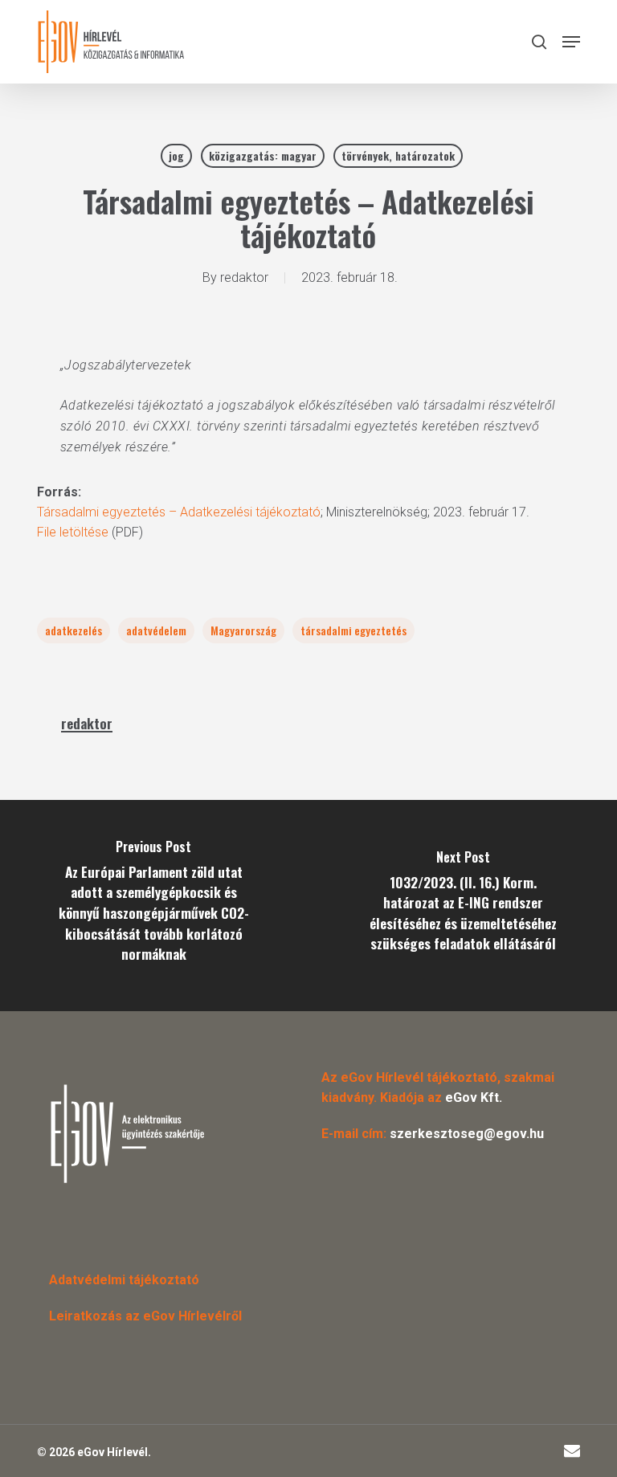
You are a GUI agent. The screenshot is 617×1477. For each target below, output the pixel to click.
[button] (571, 42)
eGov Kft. (473, 1097)
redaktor (244, 277)
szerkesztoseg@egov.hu (467, 1133)
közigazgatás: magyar (263, 155)
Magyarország (243, 630)
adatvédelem (156, 630)
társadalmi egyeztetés (353, 630)
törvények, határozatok (398, 155)
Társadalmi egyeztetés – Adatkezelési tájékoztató (179, 512)
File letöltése (72, 532)
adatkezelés (73, 630)
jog (176, 155)
